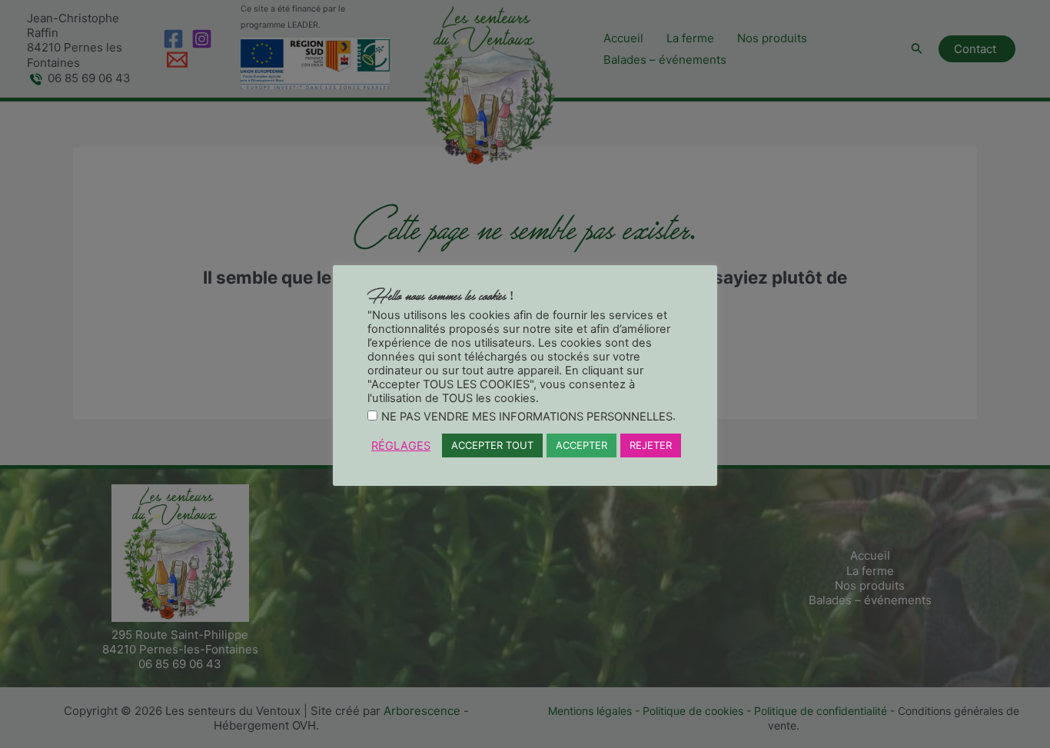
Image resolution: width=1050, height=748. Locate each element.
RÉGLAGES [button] (400, 446)
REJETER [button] (651, 445)
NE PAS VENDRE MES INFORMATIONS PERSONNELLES (527, 417)
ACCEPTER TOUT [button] (492, 445)
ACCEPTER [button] (581, 445)
